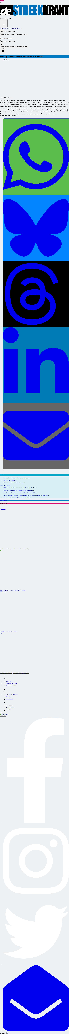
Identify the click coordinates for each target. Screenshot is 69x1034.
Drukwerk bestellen (10, 708)
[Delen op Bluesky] (36, 260)
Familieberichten (10, 699)
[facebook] (36, 822)
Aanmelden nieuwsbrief (11, 683)
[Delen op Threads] (36, 326)
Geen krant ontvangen (11, 685)
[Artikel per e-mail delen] (36, 468)
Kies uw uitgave (4, 20)
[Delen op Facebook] (3, 118)
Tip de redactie (9, 681)
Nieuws (11, 97)
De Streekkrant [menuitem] (3, 28)
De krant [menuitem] (19, 28)
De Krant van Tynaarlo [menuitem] (12, 28)
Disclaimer (8, 710)
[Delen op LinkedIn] (36, 402)
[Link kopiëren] (3, 469)
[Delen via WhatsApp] (36, 194)
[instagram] (36, 898)
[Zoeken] (13, 38)
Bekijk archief (3, 715)
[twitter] (36, 964)
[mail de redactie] (36, 1030)
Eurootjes (8, 696)
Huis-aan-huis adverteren (11, 694)
